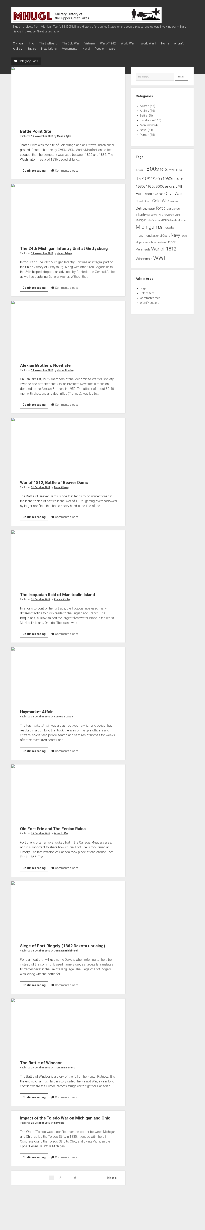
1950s (156, 179)
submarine (154, 242)
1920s (172, 170)
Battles (31, 48)
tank (163, 242)
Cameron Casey (63, 716)
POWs (184, 235)
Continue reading (35, 171)
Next (110, 1178)
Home (165, 43)
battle (150, 194)
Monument (147, 125)
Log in (144, 288)
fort (159, 208)
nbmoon (59, 1122)
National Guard (160, 235)
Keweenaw (169, 215)
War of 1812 (108, 43)
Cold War (160, 200)
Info (31, 43)
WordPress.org (149, 302)
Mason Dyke (64, 136)
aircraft (171, 186)
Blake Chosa (61, 487)
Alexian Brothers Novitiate (68, 329)
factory (151, 208)
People (99, 48)
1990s (150, 186)
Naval (86, 48)
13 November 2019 (42, 370)
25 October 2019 (40, 1122)
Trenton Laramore (64, 1067)
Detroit (141, 208)
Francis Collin (62, 599)
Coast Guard (144, 201)
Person (144, 134)
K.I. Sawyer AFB (155, 214)
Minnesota (166, 227)
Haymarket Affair (68, 675)
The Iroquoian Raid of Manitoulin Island (68, 558)
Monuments (69, 48)
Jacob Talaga (64, 253)
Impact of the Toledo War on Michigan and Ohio (65, 1118)
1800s (151, 169)
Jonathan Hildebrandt (66, 950)
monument (143, 235)
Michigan (146, 227)
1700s (139, 169)
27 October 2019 (40, 1067)
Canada (160, 194)
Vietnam (89, 43)
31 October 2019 (40, 487)
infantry (141, 214)
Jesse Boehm (65, 370)
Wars (112, 48)
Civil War (18, 43)
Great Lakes (172, 208)
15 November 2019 (42, 253)
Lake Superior (153, 220)
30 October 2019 (40, 716)
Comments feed (150, 298)
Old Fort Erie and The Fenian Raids (68, 792)
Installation (147, 120)
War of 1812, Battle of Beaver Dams (68, 446)
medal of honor (178, 220)
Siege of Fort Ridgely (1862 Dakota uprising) (68, 909)
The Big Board (48, 43)
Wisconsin (144, 259)
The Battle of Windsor (68, 1027)
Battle (143, 115)
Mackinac (166, 220)
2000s (160, 186)
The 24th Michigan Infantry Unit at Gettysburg (68, 212)
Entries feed (147, 293)
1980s (141, 186)
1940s (143, 178)
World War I (128, 43)
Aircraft (179, 43)
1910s (164, 170)
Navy (175, 235)
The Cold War (70, 43)
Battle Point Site (68, 95)
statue (144, 242)
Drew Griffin (61, 833)
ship (138, 242)
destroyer (174, 201)
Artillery (17, 48)
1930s (179, 170)
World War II (148, 43)
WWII (160, 258)
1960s (167, 178)
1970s (179, 179)
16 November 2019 (42, 136)
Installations (49, 48)
